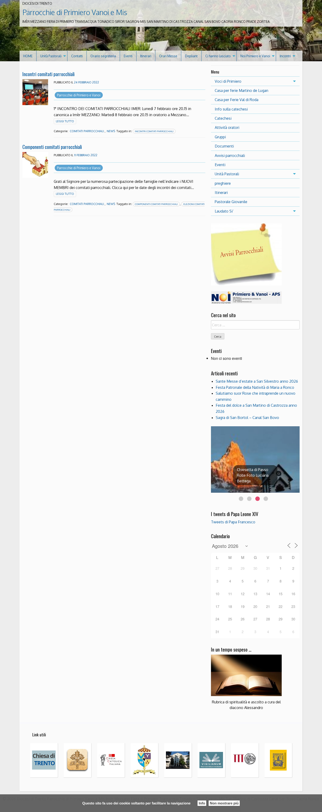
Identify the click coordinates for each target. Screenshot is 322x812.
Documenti (224, 146)
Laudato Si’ (224, 211)
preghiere (223, 183)
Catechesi (223, 118)
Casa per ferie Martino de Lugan (241, 90)
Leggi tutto (65, 121)
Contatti (77, 56)
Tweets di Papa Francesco (233, 522)
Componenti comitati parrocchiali (52, 146)
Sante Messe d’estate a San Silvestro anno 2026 (257, 381)
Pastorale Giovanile (231, 201)
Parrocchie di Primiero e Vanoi (78, 95)
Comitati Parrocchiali (87, 131)
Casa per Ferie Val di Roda (236, 99)
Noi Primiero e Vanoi (255, 56)
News (111, 131)
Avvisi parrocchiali (230, 155)
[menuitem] (28, 56)
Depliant (191, 56)
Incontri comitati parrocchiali (48, 74)
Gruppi (220, 137)
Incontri (285, 56)
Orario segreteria (103, 56)
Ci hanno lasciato (218, 56)
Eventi (128, 56)
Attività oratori (227, 127)
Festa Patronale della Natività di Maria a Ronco (255, 387)
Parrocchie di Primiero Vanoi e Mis (74, 12)
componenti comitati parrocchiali (156, 204)
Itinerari (145, 56)
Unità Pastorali (51, 56)
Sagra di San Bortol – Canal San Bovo (247, 417)
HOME (28, 56)
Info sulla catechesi (231, 109)
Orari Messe (168, 56)
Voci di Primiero (228, 81)
